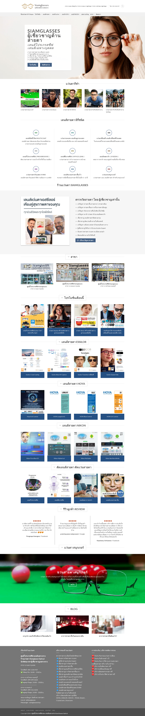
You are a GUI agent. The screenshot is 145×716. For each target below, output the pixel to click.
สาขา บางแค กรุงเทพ (28, 665)
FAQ (53, 710)
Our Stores (30, 710)
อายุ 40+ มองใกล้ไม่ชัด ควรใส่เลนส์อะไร (37, 636)
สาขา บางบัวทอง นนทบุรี (29, 677)
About (23, 710)
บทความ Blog (85, 14)
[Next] (124, 321)
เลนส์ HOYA (65, 14)
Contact (48, 710)
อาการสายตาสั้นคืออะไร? (108, 636)
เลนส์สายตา (46, 14)
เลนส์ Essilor (55, 14)
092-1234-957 (33, 670)
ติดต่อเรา (98, 14)
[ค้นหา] (122, 6)
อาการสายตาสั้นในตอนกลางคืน (72, 636)
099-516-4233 (33, 690)
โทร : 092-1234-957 (114, 6)
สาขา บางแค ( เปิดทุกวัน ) (71, 6)
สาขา (91, 14)
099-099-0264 (33, 680)
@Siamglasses (31, 700)
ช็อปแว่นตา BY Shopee (27, 14)
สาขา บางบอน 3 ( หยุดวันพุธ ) (85, 6)
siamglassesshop (35, 702)
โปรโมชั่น (37, 14)
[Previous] (20, 321)
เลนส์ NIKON (75, 14)
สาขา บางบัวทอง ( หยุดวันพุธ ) (100, 6)
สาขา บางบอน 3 (26, 687)
